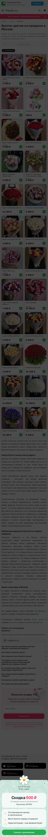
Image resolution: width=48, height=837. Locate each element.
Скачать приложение (24, 832)
